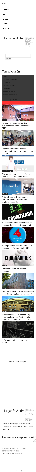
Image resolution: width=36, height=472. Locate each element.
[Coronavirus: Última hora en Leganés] (18, 258)
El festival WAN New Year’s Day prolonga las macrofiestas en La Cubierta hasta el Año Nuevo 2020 (17, 317)
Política (4, 120)
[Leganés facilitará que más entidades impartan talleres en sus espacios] (18, 138)
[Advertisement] (18, 383)
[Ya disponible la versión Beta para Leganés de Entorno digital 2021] (18, 235)
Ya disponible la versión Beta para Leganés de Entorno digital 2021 (17, 246)
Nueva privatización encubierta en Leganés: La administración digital (17, 223)
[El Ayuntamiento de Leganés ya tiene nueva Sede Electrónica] (18, 163)
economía (4, 337)
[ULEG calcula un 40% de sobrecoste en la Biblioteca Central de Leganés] (18, 281)
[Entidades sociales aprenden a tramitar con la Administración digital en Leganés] (18, 186)
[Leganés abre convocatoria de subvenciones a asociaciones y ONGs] (18, 113)
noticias (4, 219)
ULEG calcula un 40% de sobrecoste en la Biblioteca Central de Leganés (18, 292)
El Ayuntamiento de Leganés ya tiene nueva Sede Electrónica (16, 175)
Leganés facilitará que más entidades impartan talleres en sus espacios (17, 151)
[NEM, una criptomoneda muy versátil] (18, 329)
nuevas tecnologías (7, 171)
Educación (4, 194)
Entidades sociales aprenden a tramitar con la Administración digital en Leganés (15, 199)
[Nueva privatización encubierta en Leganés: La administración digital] (18, 212)
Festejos (4, 311)
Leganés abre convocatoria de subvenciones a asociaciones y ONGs (15, 125)
